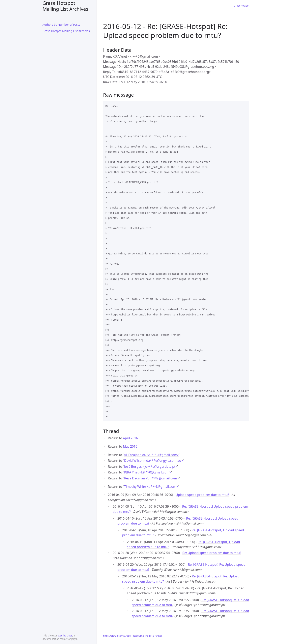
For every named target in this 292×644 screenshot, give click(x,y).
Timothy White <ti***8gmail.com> (151, 486)
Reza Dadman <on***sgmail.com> (151, 478)
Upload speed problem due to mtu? (202, 495)
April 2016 (130, 438)
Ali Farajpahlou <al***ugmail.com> (151, 455)
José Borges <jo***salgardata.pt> (150, 466)
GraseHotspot (241, 5)
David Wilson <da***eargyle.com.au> (153, 460)
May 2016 (130, 446)
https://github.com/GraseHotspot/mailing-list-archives (132, 635)
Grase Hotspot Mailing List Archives (65, 6)
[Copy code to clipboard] (244, 105)
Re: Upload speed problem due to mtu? (211, 553)
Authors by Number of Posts (61, 24)
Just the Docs (65, 635)
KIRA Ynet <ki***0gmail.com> (147, 472)
